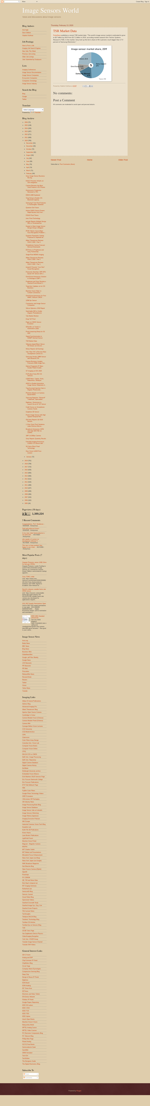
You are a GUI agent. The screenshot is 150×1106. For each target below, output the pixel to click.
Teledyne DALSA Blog (29, 917)
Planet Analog (26, 1041)
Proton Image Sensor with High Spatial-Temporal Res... (36, 415)
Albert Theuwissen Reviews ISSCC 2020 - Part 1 (34, 263)
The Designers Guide (29, 1061)
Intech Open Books (28, 1019)
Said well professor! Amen (30, 528)
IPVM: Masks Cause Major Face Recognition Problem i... (36, 231)
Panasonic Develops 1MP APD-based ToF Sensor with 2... (36, 272)
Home (89, 160)
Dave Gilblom (26, 32)
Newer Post (56, 160)
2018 (26, 464)
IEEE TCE (25, 1011)
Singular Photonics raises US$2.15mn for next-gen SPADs (34, 563)
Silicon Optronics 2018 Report (35, 308)
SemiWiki (25, 1050)
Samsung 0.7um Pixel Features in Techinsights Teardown (36, 203)
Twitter (24, 99)
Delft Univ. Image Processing (31, 757)
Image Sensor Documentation (31, 72)
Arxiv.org (25, 640)
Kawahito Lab (26, 827)
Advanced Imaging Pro (29, 706)
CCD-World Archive (28, 732)
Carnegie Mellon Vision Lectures (32, 726)
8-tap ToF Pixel (30, 319)
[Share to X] (88, 86)
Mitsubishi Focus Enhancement (32, 855)
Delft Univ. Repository (29, 760)
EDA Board (25, 983)
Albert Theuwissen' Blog (30, 709)
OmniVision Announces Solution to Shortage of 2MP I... (36, 277)
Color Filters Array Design (30, 740)
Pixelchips (25, 874)
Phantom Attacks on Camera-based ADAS (35, 393)
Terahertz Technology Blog (30, 919)
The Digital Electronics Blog (31, 1064)
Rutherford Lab (27, 889)
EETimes (25, 991)
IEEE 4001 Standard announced (37, 617)
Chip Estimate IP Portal (29, 960)
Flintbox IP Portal (27, 999)
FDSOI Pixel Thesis (32, 215)
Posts (27, 1074)
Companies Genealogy (29, 81)
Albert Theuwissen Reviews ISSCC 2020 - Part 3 (34, 241)
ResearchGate (26, 677)
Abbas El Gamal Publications (31, 701)
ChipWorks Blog (27, 963)
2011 (26, 485)
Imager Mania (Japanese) (30, 816)
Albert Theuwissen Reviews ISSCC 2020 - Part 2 (34, 258)
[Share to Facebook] (90, 86)
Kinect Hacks (26, 832)
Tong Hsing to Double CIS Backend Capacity (34, 199)
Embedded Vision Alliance (30, 774)
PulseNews (57, 35)
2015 (26, 473)
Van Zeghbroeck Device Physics (32, 933)
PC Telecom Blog (27, 1036)
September (30, 152)
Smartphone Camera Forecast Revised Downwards (35, 246)
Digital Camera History (29, 765)
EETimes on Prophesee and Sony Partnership (35, 250)
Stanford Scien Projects (29, 908)
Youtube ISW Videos (28, 944)
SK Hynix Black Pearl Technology (33, 447)
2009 (26, 491)
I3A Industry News (28, 802)
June (28, 161)
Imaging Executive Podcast (31, 819)
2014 (26, 476)
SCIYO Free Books (28, 1044)
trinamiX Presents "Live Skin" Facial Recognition (35, 268)
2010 (26, 488)
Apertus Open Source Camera (31, 712)
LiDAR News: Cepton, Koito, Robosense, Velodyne (35, 379)
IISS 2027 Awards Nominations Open (34, 603)
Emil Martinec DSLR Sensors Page (33, 776)
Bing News (25, 649)
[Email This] (84, 86)
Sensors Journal (27, 894)
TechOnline (25, 1058)
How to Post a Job (28, 45)
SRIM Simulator (27, 1053)
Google (24, 96)
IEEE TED (25, 1013)
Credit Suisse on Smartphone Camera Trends (35, 408)
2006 (26, 500)
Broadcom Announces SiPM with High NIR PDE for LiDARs (35, 430)
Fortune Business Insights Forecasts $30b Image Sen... (36, 362)
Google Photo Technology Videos (32, 793)
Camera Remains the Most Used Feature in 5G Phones (35, 186)
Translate (38, 112)
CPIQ (24, 751)
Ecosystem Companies (29, 78)
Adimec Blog (26, 704)
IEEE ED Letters (27, 1005)
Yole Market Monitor (32, 316)
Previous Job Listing (28, 54)
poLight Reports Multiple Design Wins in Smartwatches (36, 222)
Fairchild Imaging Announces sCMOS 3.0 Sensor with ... (35, 442)
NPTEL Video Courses (29, 1030)
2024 (26, 128)
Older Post (123, 160)
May (27, 164)
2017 (26, 467)
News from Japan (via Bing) (31, 858)
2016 (26, 470)
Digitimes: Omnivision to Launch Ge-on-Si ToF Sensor (36, 403)
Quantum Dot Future (32, 207)
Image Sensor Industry (29, 83)
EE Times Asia (27, 988)
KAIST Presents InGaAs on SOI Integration (34, 181)
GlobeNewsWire (27, 654)
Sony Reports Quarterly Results (36, 438)
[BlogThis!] (86, 86)
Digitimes (25, 980)
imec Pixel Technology (33, 218)
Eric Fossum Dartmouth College (32, 779)
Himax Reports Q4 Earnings (35, 349)
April (28, 167)
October (29, 149)
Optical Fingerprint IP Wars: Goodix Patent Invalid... (34, 367)
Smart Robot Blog (28, 897)
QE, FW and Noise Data (30, 880)
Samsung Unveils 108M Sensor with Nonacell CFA (36, 357)
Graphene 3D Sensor (32, 412)
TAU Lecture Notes (28, 911)
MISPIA (24, 846)
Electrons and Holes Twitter (31, 994)
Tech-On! (25, 1055)
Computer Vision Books (29, 746)
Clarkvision (25, 737)
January (29, 457)
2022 (26, 134)
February (29, 173)
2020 (26, 140)
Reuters (24, 680)
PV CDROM (26, 877)
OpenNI (24, 872)
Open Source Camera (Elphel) (31, 869)
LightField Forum (27, 838)
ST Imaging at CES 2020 (34, 371)
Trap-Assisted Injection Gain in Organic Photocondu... (35, 389)
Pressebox (25, 671)
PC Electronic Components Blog (32, 1033)
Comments (28, 1077)
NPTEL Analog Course (29, 1027)
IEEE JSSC (26, 1008)
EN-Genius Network (28, 997)
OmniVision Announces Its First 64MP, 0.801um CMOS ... (36, 296)
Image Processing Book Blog (31, 805)
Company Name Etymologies (31, 969)
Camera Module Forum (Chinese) (32, 718)
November (29, 146)
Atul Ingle (25, 30)
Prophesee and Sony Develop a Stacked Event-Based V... (36, 282)
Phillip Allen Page (27, 1039)
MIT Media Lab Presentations (31, 852)
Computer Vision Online (29, 748)
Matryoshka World (28, 1025)
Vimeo (24, 685)
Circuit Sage (26, 966)
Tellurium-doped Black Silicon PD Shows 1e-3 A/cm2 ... (35, 345)
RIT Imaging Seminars (29, 886)
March (28, 170)
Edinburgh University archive (31, 771)
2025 (26, 125)
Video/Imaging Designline (30, 936)
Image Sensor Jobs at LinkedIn (32, 810)
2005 (26, 503)
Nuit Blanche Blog (28, 866)
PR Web (25, 668)
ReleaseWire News (28, 674)
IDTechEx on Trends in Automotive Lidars (33, 327)
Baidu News (26, 643)
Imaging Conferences (29, 69)
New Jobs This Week (29, 51)
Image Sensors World (50, 10)
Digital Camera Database (30, 762)
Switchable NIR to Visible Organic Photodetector (34, 312)
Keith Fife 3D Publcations (30, 830)
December (29, 143)
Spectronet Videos (28, 900)
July (27, 158)
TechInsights (26, 914)
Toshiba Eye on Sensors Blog (31, 925)
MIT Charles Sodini (28, 849)
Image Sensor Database (30, 807)
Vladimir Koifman (27, 35)
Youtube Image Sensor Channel (32, 942)
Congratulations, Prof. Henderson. (33, 524)
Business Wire (27, 652)
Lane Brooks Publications (30, 835)
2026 (26, 122)
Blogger (78, 1091)
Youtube (24, 691)
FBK (23, 788)
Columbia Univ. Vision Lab (30, 743)
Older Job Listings (28, 57)
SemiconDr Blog (27, 891)
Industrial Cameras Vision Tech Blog (33, 824)
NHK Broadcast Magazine (30, 863)
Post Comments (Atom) (67, 164)
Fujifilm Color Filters (28, 790)
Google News (26, 660)
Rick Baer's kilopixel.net (30, 883)
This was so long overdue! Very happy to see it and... (32, 546)
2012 (26, 482)
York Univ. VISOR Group (30, 939)
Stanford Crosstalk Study (30, 903)
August (28, 155)
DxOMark (25, 768)
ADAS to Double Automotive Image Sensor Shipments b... (36, 384)
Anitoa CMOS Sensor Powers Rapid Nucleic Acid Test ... (35, 211)
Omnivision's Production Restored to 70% (33, 191)
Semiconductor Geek (29, 1047)
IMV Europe (26, 821)
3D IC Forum (26, 955)
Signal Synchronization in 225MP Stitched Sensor (34, 337)
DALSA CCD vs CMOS (29, 754)
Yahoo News (26, 688)
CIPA (24, 734)
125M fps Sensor (31, 300)
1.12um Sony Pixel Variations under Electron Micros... (35, 425)
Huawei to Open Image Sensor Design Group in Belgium (35, 227)
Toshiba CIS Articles (28, 922)
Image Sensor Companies (30, 75)
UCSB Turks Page (28, 930)
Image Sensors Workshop (30, 813)
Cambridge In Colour (28, 715)
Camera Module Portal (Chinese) (32, 720)
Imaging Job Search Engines (31, 48)
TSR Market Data (65, 31)
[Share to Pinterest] (92, 86)
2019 (26, 460)
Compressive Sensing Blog (31, 971)
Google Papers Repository (30, 1002)
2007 (26, 497)
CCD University (27, 729)
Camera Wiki (26, 723)
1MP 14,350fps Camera (33, 435)
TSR (23, 928)
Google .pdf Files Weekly (30, 657)
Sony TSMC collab (28, 576)
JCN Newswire (27, 663)
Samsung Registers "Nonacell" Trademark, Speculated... (35, 398)
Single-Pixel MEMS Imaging (35, 254)
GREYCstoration (27, 796)
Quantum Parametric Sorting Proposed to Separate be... (35, 236)
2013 (26, 479)
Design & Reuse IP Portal (30, 977)
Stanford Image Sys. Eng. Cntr (32, 905)
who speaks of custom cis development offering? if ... (30, 540)
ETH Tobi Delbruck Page (30, 785)
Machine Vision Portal (29, 841)
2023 (26, 131)
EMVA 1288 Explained (33, 195)
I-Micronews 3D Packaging (30, 799)
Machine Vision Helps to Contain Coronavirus (33, 291)
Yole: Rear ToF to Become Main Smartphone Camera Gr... (36, 352)
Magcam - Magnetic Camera (31, 844)
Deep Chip (25, 974)
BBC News (25, 646)
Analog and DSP (27, 957)
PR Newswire (26, 666)
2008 (26, 494)
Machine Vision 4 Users (29, 1022)
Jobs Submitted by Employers (32, 59)
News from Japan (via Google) (32, 860)
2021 (26, 137)
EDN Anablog (26, 985)
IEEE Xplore (26, 1016)
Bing (23, 93)
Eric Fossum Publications (30, 782)
